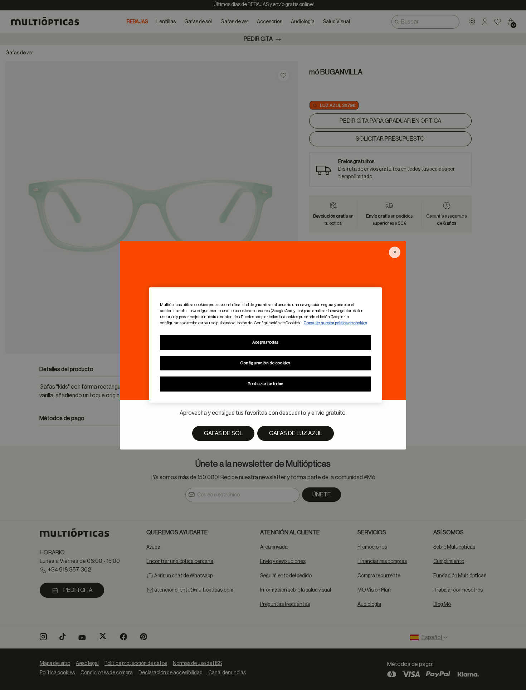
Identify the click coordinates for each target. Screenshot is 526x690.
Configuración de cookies (265, 363)
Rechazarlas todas (265, 384)
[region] (265, 345)
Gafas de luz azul (295, 433)
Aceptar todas (265, 342)
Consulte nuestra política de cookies (335, 323)
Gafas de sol (223, 433)
